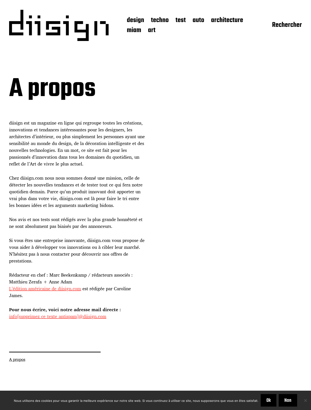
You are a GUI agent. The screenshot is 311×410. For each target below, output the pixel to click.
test (181, 20)
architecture (227, 20)
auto (198, 20)
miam (134, 30)
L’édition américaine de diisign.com (45, 288)
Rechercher (287, 25)
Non (287, 400)
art (152, 30)
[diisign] (59, 25)
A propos (17, 359)
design (135, 20)
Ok (268, 400)
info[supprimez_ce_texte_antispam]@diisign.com (57, 316)
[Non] (305, 400)
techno (160, 20)
